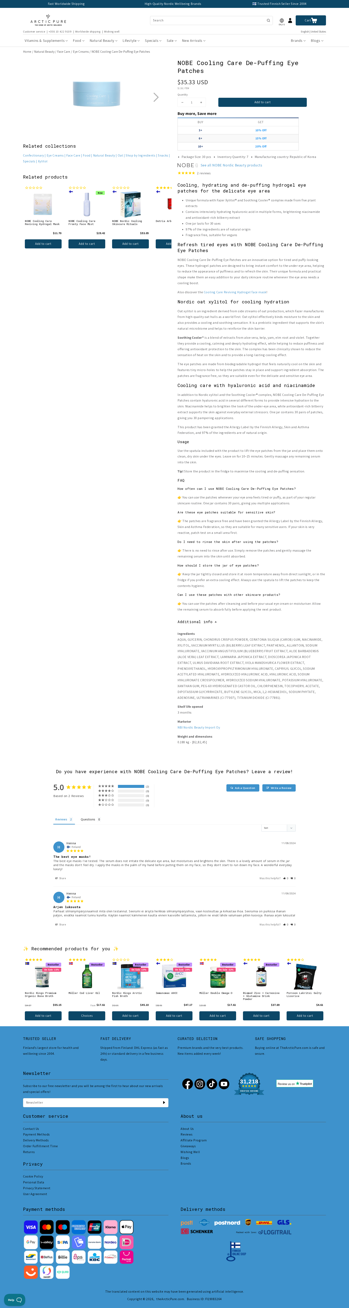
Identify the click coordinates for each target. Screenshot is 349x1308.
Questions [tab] (88, 819)
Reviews (186, 1134)
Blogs (185, 1158)
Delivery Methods (36, 1140)
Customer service (34, 31)
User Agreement (35, 1194)
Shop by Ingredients (140, 155)
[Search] (268, 20)
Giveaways (188, 1146)
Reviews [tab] (61, 819)
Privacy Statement (36, 1188)
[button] (282, 20)
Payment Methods (36, 1134)
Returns (29, 1152)
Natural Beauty (44, 51)
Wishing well (112, 31)
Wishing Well (190, 1152)
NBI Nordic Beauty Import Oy (199, 727)
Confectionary (33, 155)
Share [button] (62, 878)
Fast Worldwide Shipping (66, 4)
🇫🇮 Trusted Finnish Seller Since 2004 (279, 4)
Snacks (163, 155)
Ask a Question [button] (245, 788)
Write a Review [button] (281, 788)
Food (86, 155)
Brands (186, 1163)
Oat (120, 155)
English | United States (313, 31)
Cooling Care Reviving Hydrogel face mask (235, 292)
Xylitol (43, 161)
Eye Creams (81, 51)
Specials (29, 161)
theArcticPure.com (170, 1299)
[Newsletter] (164, 1102)
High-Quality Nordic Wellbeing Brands (173, 4)
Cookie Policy (33, 1176)
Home (27, 51)
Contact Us (31, 1129)
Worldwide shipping (88, 31)
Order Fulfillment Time (40, 1146)
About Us (187, 1129)
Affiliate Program (194, 1140)
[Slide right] (156, 97)
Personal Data (33, 1182)
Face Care (63, 51)
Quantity (183, 94)
